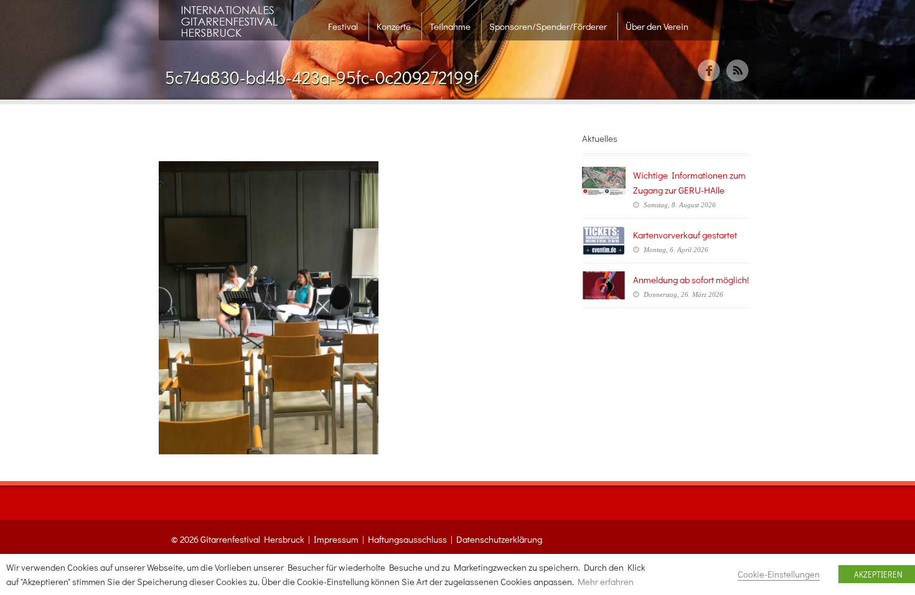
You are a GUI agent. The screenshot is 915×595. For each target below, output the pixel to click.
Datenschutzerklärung (499, 539)
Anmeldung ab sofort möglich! (691, 279)
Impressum (336, 539)
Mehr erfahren (606, 582)
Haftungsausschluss (407, 539)
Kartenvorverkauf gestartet (685, 234)
